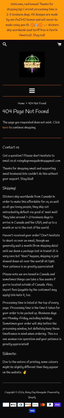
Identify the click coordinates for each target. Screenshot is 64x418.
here (6, 127)
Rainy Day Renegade (35, 392)
